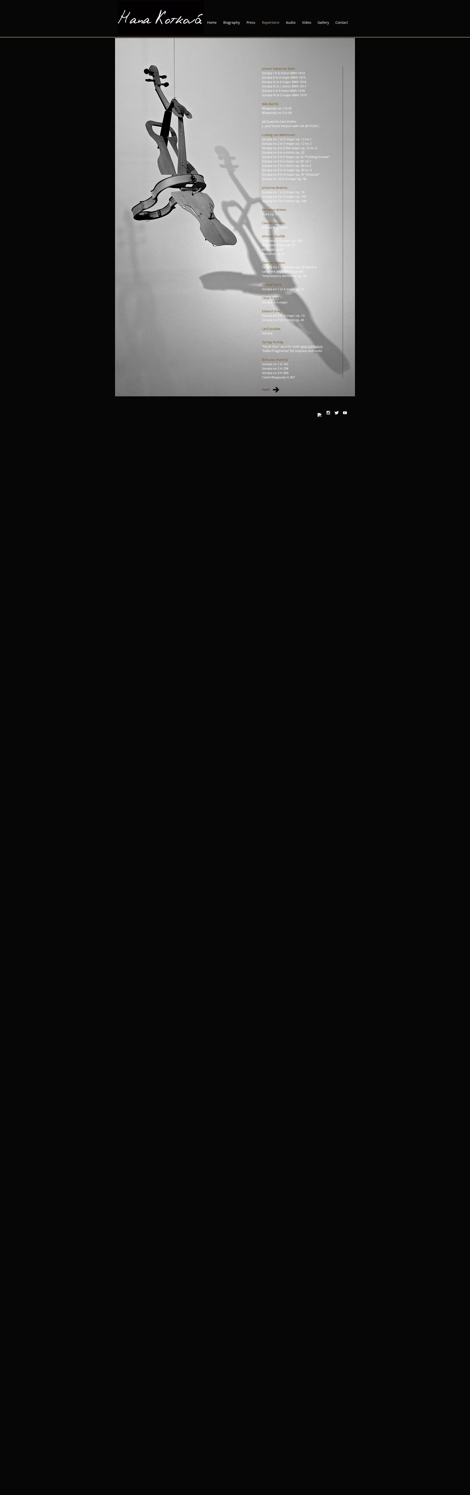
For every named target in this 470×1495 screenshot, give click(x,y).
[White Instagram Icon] (328, 412)
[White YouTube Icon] (344, 412)
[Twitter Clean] (336, 412)
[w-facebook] (319, 415)
